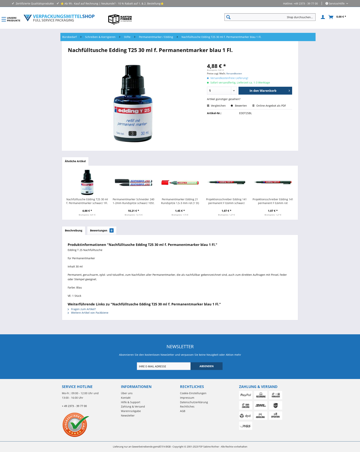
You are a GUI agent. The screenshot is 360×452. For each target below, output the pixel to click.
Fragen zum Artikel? (83, 309)
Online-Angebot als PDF (271, 105)
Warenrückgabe (131, 411)
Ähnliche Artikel (75, 161)
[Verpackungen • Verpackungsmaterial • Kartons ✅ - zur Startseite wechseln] (59, 18)
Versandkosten (234, 73)
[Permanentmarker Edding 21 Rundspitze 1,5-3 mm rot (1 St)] (180, 182)
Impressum (187, 397)
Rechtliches (187, 406)
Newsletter (128, 415)
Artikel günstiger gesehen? (223, 99)
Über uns (127, 393)
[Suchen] (228, 17)
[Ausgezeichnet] (90, 424)
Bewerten (241, 105)
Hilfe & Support (130, 402)
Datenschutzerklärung (194, 402)
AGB (182, 411)
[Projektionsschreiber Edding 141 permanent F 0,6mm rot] (272, 182)
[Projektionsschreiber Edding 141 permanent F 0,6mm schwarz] (226, 182)
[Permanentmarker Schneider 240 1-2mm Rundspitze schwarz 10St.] (133, 182)
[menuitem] (271, 17)
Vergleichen (218, 105)
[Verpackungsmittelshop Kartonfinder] (120, 19)
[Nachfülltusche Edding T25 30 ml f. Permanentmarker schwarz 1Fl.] (87, 182)
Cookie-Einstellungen (193, 393)
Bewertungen (101, 230)
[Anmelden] (322, 17)
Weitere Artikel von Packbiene (89, 312)
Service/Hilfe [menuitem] (336, 3)
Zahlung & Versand (133, 406)
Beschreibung (73, 230)
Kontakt (125, 397)
